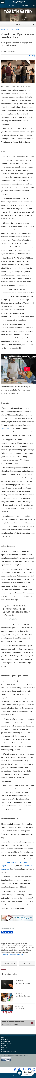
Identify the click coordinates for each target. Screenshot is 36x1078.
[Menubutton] (2, 2)
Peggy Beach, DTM (9, 51)
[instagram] (34, 56)
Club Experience (5, 30)
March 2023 (15, 30)
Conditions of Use (5, 1041)
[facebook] (14, 1069)
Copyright (3, 1045)
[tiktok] (29, 56)
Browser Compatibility (6, 1043)
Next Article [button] (26, 963)
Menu (18, 24)
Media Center (4, 1047)
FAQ (2, 1037)
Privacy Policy (4, 1039)
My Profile (25, 5)
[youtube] (32, 56)
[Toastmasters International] (18, 2)
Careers (3, 1049)
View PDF (23, 19)
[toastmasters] (18, 11)
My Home (11, 5)
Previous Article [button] (10, 963)
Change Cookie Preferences (9, 1051)
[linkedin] (30, 56)
